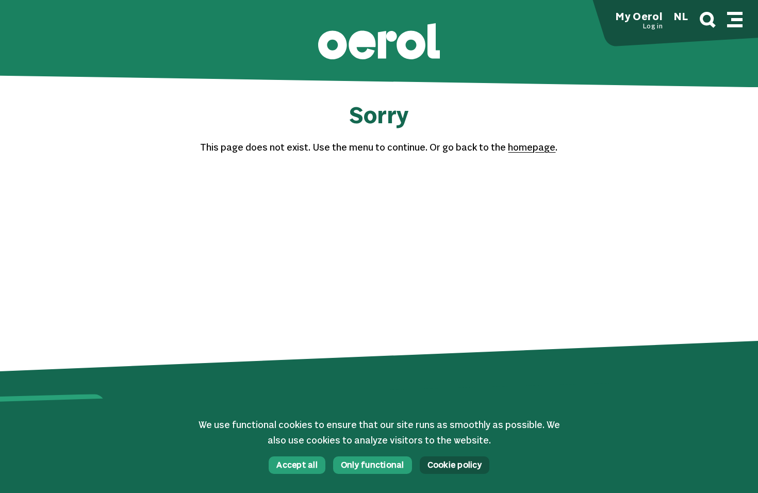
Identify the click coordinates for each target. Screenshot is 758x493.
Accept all (297, 465)
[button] (379, 42)
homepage (531, 148)
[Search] (708, 21)
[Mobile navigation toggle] (735, 18)
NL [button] (681, 17)
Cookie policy (454, 465)
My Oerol (639, 17)
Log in (652, 26)
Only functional (372, 465)
